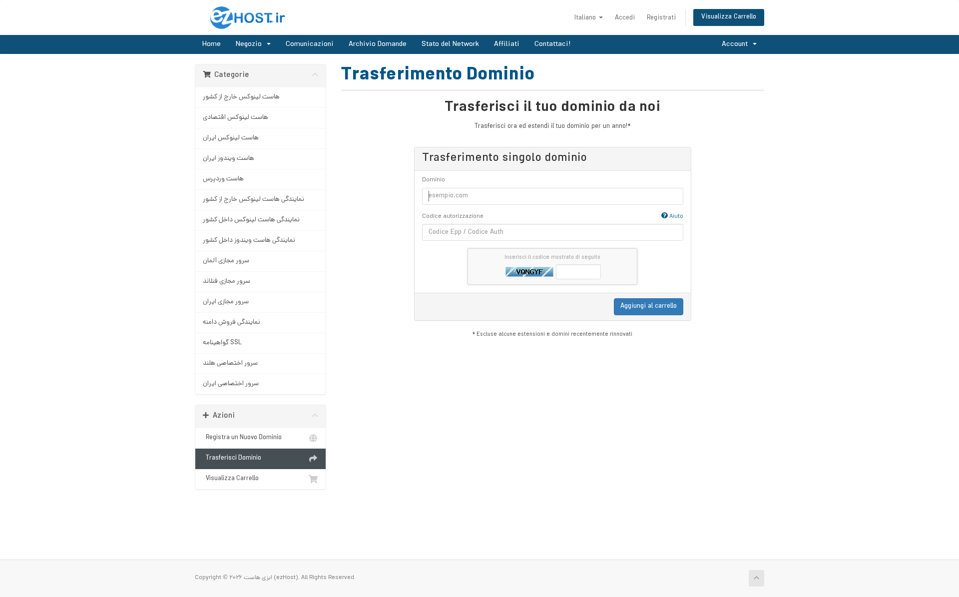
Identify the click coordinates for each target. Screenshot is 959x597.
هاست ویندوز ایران (228, 158)
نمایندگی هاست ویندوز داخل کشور (249, 240)
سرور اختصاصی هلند (230, 363)
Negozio (251, 44)
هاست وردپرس (223, 179)
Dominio (433, 180)
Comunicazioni (310, 44)
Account (737, 44)
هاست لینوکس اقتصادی (235, 117)
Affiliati (506, 44)
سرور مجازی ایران (226, 302)
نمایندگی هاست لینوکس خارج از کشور (253, 199)
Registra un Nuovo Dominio (242, 438)
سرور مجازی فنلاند (226, 281)
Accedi (625, 18)
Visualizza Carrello (728, 17)
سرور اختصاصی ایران (231, 384)
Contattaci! (552, 44)
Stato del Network (450, 44)
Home (211, 44)
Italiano (586, 18)
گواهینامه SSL (222, 343)
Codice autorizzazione (552, 216)
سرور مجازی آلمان (226, 261)
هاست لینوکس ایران (231, 138)
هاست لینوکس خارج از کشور (241, 97)
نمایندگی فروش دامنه (231, 322)
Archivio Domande (378, 44)
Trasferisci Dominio (232, 458)
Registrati (661, 18)
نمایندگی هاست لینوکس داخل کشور (251, 220)
